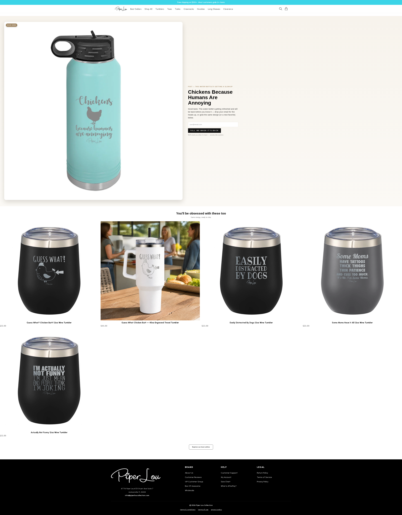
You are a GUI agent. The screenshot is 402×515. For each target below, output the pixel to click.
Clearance (228, 9)
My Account (226, 477)
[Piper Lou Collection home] (137, 475)
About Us (189, 473)
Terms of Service (264, 477)
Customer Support (229, 473)
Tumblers (159, 9)
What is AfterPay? (228, 486)
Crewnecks (189, 9)
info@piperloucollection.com (137, 495)
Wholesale (189, 490)
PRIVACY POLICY (216, 510)
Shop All (148, 9)
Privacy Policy (262, 481)
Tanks (177, 9)
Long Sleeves (214, 9)
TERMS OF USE (203, 510)
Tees (169, 9)
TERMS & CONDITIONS (187, 510)
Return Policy (262, 473)
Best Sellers (135, 9)
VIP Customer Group (194, 481)
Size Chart (225, 481)
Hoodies (201, 9)
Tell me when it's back (204, 130)
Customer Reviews (193, 477)
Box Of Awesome (192, 486)
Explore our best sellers (201, 447)
